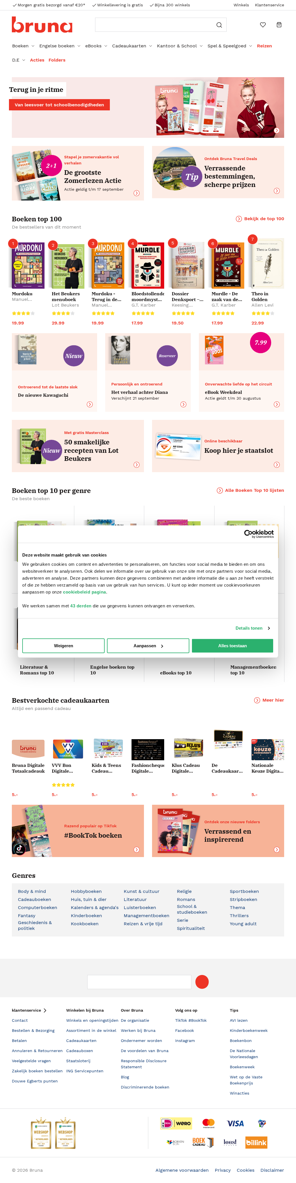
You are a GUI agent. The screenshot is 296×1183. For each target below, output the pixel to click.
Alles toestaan (232, 645)
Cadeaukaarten (129, 46)
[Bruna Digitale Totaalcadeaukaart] (28, 750)
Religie (184, 891)
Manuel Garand (20, 302)
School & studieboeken (192, 909)
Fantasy (26, 915)
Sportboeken (244, 891)
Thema (237, 907)
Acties (37, 60)
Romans (186, 899)
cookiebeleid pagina (84, 591)
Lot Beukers (65, 305)
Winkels (241, 5)
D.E (15, 60)
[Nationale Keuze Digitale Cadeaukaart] (267, 749)
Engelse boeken (57, 46)
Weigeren (63, 645)
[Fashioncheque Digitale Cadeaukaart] (148, 749)
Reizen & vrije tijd (143, 923)
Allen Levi (262, 305)
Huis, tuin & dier (89, 899)
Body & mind (32, 891)
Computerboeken (37, 907)
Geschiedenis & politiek (35, 925)
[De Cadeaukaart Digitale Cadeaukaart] (228, 740)
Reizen (264, 46)
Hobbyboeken (86, 891)
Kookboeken (85, 923)
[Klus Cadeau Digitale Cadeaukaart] (188, 748)
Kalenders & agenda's (95, 907)
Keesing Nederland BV (187, 308)
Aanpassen (145, 645)
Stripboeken (243, 899)
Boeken (20, 46)
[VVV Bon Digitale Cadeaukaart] (68, 749)
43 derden (81, 605)
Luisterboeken (140, 907)
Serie (182, 920)
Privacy (223, 1170)
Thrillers (239, 915)
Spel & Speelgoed (227, 46)
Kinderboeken (86, 915)
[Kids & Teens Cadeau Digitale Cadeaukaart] (108, 748)
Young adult (243, 923)
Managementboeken (146, 915)
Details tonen (249, 628)
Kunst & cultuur (142, 891)
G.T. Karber (144, 305)
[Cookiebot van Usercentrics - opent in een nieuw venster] (248, 534)
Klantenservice (269, 5)
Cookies (245, 1170)
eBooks (93, 46)
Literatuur (135, 899)
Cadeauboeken (34, 899)
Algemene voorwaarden (182, 1170)
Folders (57, 60)
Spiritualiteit (191, 928)
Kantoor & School (177, 46)
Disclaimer (272, 1170)
